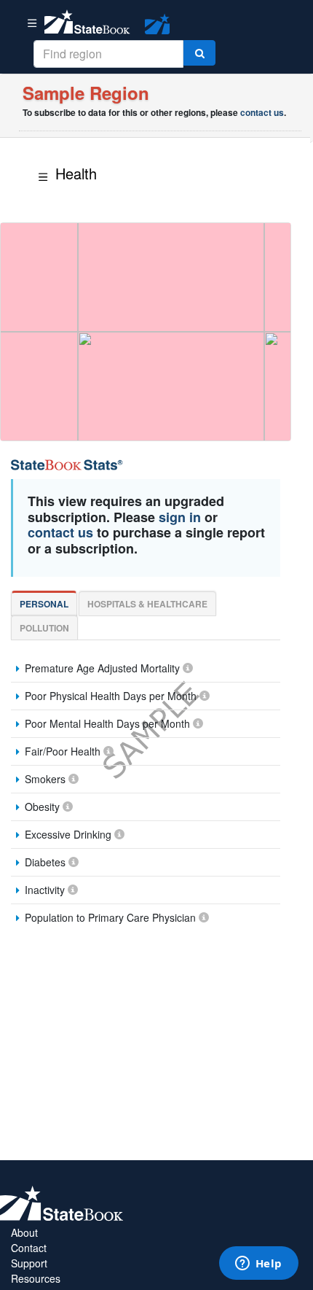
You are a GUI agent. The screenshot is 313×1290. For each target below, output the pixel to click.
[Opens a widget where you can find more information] (258, 1264)
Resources (35, 1278)
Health (76, 173)
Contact (29, 1247)
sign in (180, 517)
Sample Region (86, 92)
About (24, 1232)
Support (29, 1263)
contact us (262, 112)
